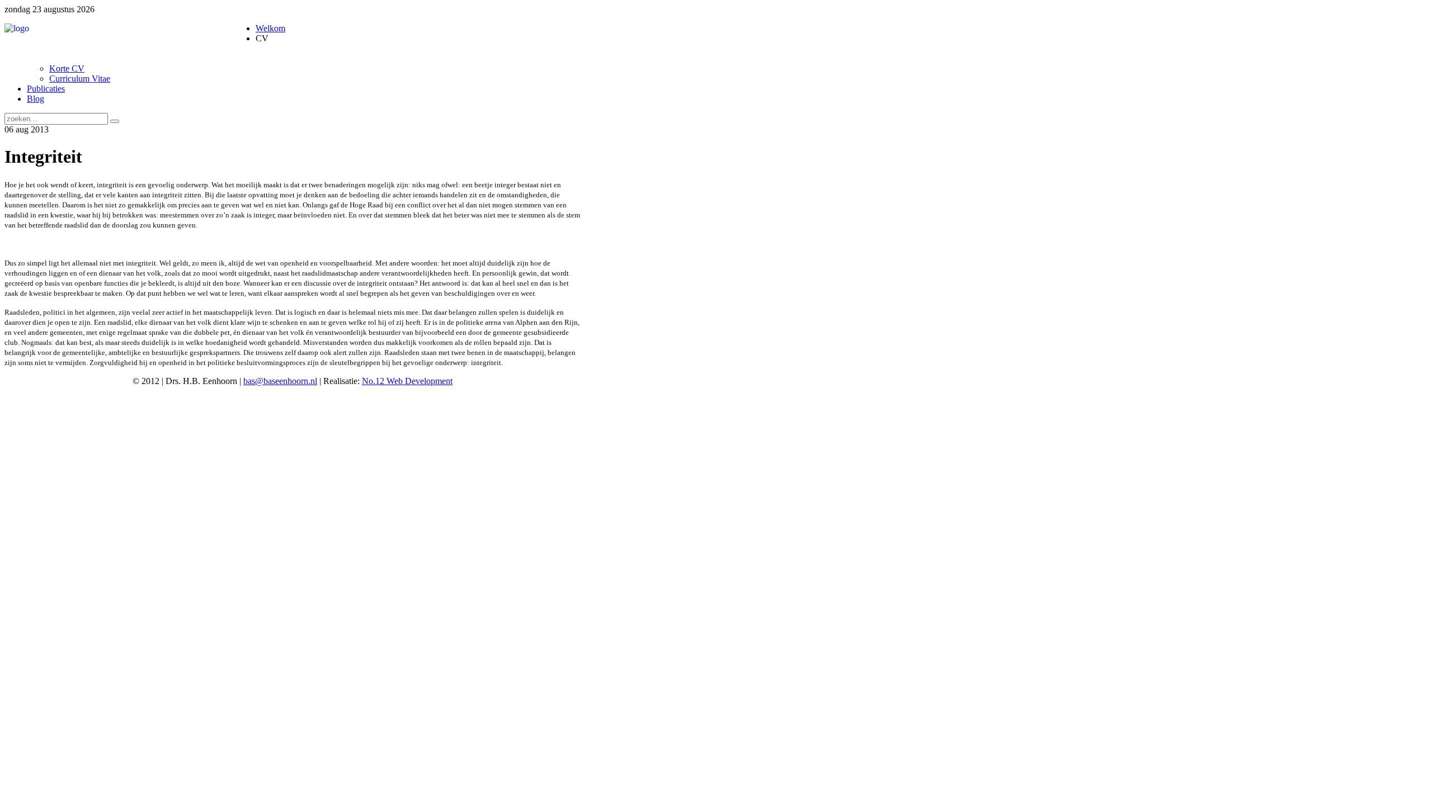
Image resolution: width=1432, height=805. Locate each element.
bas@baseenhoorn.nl (280, 381)
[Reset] (114, 121)
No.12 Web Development (407, 381)
